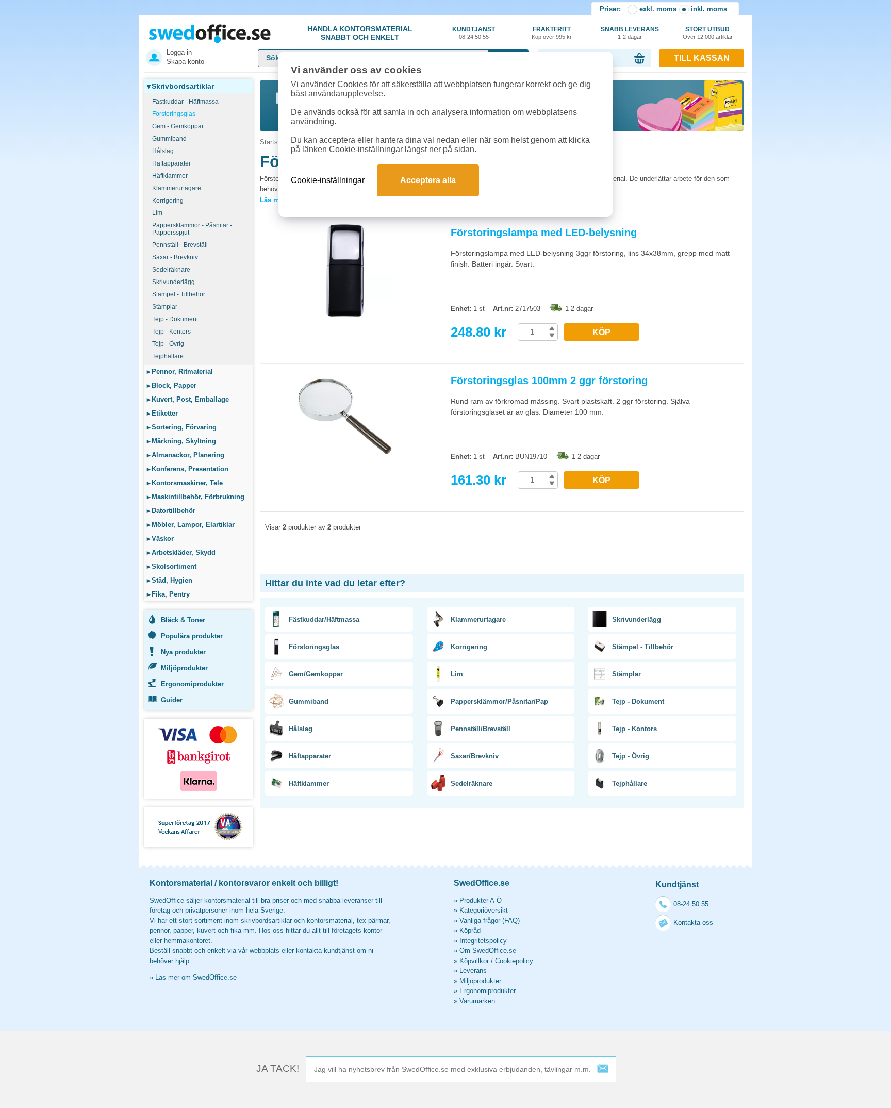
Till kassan (702, 58)
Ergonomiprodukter (192, 684)
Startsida (273, 142)
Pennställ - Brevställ (180, 245)
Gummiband (169, 138)
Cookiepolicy (514, 961)
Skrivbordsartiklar (180, 86)
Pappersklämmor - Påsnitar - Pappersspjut (192, 229)
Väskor (160, 538)
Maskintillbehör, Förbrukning (195, 497)
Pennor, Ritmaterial (180, 371)
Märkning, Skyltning (181, 441)
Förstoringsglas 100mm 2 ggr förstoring (549, 380)
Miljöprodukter (184, 668)
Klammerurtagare (176, 188)
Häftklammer (170, 175)
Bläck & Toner (183, 620)
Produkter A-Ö (480, 900)
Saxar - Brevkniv (175, 257)
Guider (172, 700)
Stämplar (164, 306)
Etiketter (162, 413)
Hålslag (163, 151)
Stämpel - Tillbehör (178, 294)
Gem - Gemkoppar (178, 126)
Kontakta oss (693, 923)
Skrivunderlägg (173, 282)
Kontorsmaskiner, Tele (185, 483)
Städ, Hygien (169, 580)
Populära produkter (192, 636)
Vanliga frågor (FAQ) (489, 920)
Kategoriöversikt (483, 910)
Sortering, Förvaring (182, 427)
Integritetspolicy (483, 941)
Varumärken (477, 1001)
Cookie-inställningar (328, 180)
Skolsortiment (171, 566)
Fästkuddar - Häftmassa (185, 101)
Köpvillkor (474, 961)
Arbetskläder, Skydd (181, 552)
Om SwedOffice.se (487, 950)
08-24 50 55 (690, 904)
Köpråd (470, 930)
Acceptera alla (428, 180)
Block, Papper (171, 385)
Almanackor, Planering (185, 455)
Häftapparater (171, 163)
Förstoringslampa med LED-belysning (544, 232)
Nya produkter (183, 652)
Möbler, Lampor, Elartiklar (191, 524)
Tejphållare (168, 356)
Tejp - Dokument (175, 319)
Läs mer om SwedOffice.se (196, 977)
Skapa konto (185, 61)
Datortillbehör (171, 511)
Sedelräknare (171, 269)
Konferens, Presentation (187, 469)
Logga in (179, 52)
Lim (157, 213)
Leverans (473, 970)
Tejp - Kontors (171, 331)
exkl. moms (657, 9)
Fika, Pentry (168, 594)
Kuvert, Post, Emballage (188, 399)
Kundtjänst (473, 33)
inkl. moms (709, 9)
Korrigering (168, 200)
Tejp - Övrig (168, 344)
